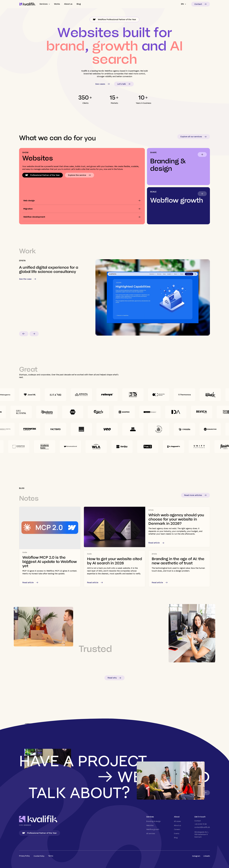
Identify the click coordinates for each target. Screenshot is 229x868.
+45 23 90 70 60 (200, 824)
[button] (44, 4)
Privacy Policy (24, 856)
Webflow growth (152, 829)
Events (176, 833)
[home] (27, 4)
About (177, 816)
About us (177, 825)
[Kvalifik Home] (38, 819)
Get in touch (199, 816)
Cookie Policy (39, 856)
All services (150, 833)
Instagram (196, 856)
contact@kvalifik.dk (202, 827)
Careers (177, 829)
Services (150, 816)
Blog (176, 837)
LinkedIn (206, 856)
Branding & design (153, 821)
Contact (197, 821)
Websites (150, 825)
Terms (50, 856)
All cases (177, 821)
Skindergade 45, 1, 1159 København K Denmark (201, 834)
